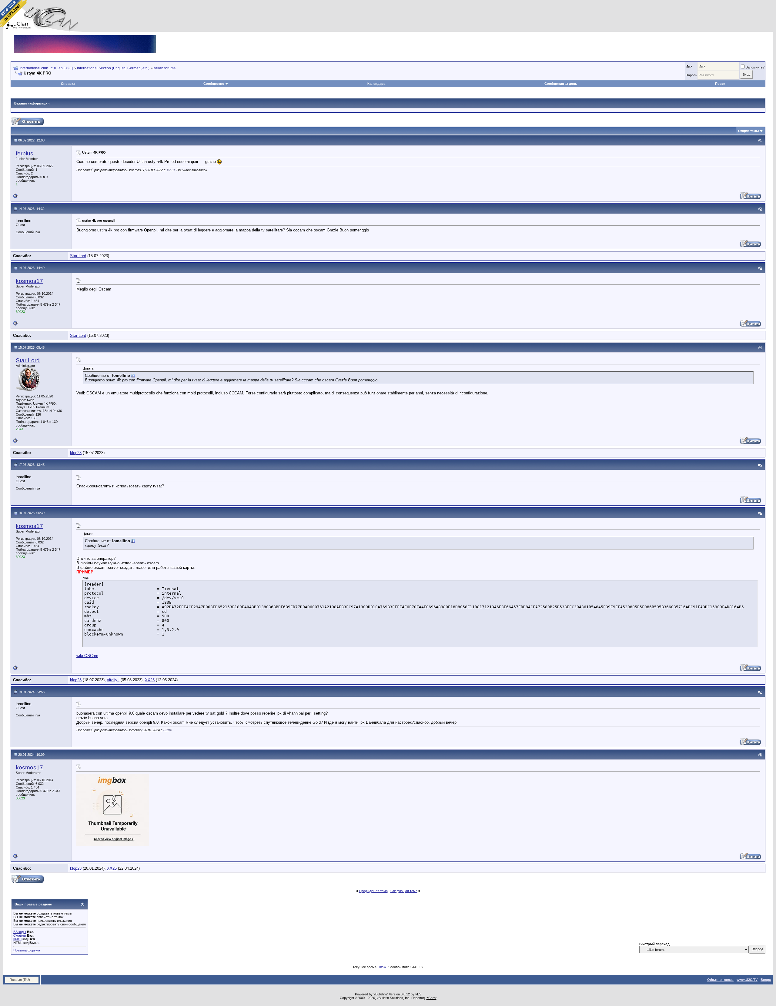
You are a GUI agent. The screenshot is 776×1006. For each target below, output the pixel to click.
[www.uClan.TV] (85, 37)
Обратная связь (720, 979)
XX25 (150, 680)
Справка (68, 83)
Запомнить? (755, 67)
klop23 (76, 452)
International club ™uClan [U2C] (46, 68)
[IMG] (17, 939)
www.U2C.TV (747, 979)
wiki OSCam (87, 655)
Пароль (691, 75)
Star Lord (78, 256)
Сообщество (213, 83)
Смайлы (19, 935)
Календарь (376, 83)
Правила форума (26, 950)
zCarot (431, 998)
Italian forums (164, 68)
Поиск (720, 83)
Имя (689, 66)
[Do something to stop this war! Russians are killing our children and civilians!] (13, 13)
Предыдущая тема (373, 891)
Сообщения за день (560, 83)
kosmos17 (29, 281)
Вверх (766, 979)
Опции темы (748, 131)
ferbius (24, 153)
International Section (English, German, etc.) (113, 68)
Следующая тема (403, 891)
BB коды (19, 932)
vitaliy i (113, 680)
